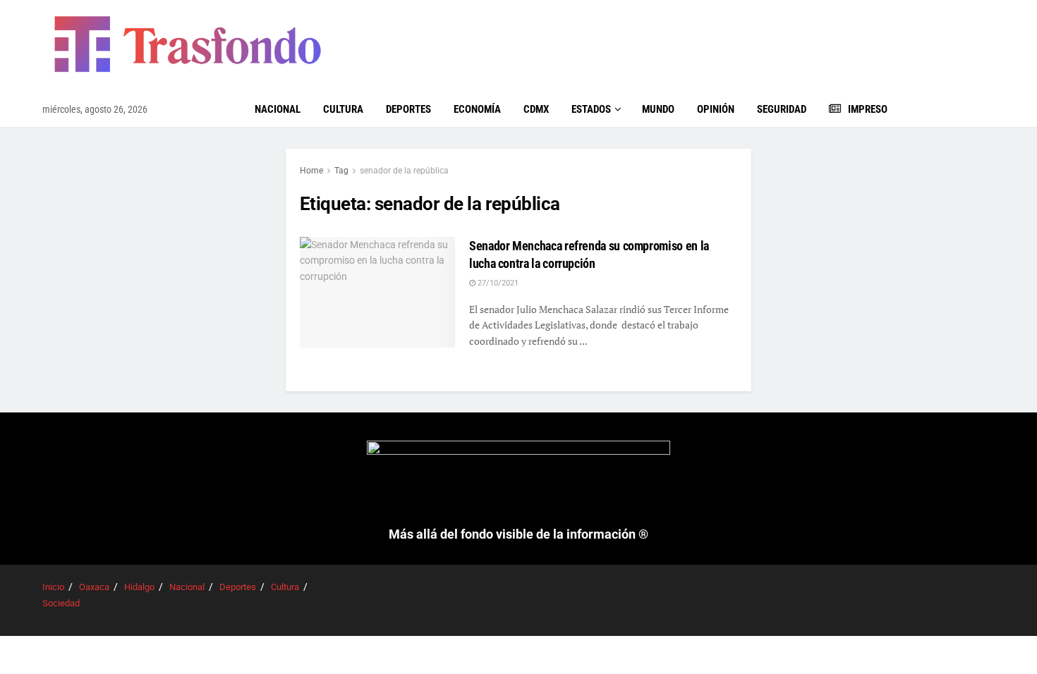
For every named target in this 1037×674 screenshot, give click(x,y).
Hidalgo (139, 587)
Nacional (278, 109)
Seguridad (781, 109)
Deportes (408, 109)
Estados (591, 109)
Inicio (53, 587)
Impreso (867, 109)
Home (311, 171)
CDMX (536, 109)
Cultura (343, 109)
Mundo (658, 109)
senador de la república (404, 171)
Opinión (715, 109)
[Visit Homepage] (187, 46)
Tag (341, 171)
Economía (477, 109)
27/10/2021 (496, 283)
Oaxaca (94, 587)
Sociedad (61, 603)
